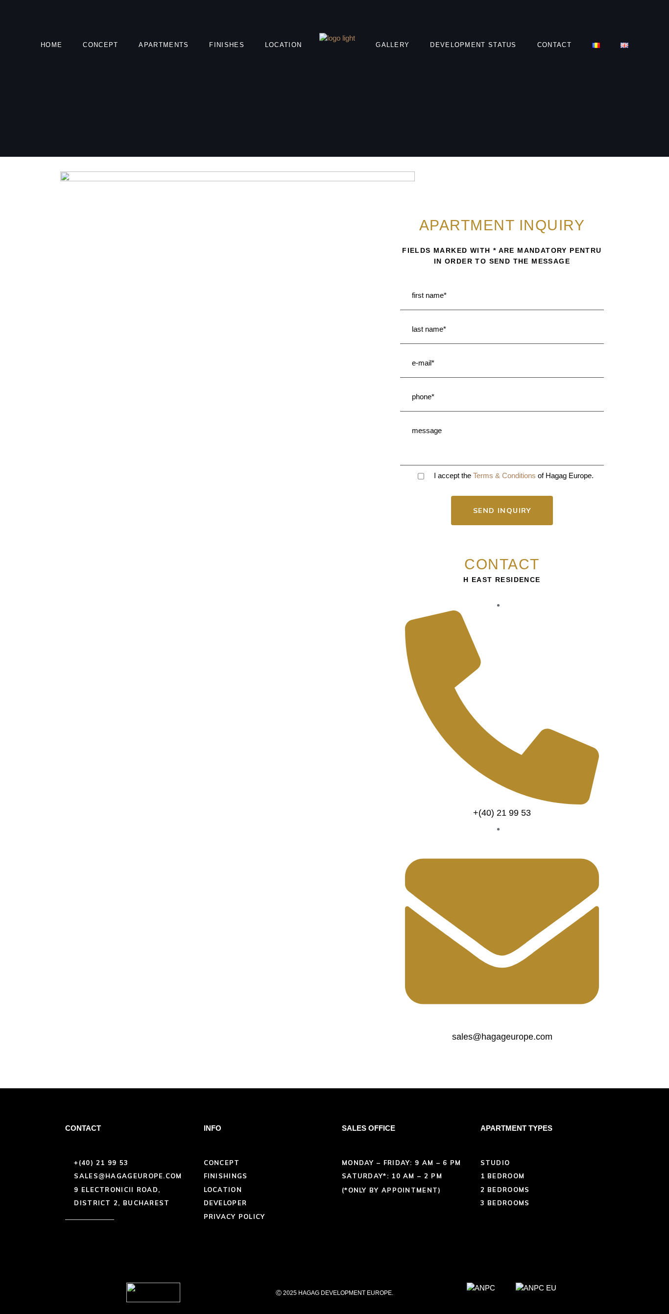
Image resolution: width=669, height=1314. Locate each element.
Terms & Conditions (504, 475)
